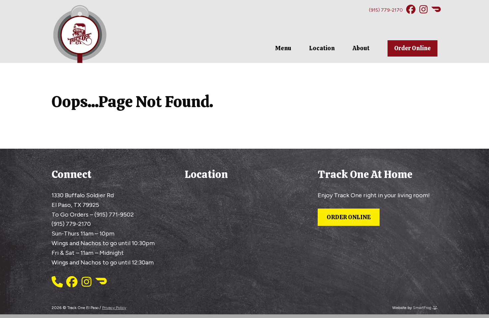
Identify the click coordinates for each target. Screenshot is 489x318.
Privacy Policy (114, 307)
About (361, 48)
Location (322, 48)
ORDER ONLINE (349, 217)
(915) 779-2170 (386, 10)
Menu (283, 48)
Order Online (412, 48)
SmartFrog (422, 307)
